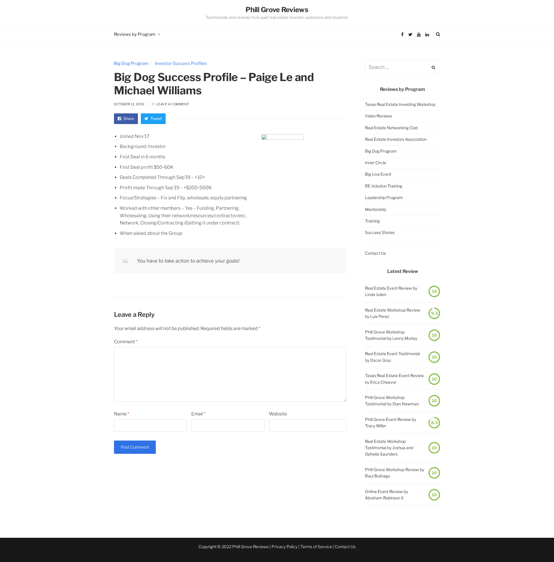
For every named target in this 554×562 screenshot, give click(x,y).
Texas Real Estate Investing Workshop (400, 104)
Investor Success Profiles (181, 63)
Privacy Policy (284, 546)
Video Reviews (378, 115)
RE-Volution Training (383, 185)
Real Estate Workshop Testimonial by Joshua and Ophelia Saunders (389, 448)
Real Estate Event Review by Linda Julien (391, 291)
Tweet (155, 118)
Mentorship (375, 209)
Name (121, 414)
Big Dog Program (131, 63)
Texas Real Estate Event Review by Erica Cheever (394, 378)
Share (128, 118)
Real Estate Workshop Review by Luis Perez (392, 313)
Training (372, 220)
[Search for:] (402, 67)
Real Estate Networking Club (391, 127)
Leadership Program (384, 197)
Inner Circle (375, 162)
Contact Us (375, 253)
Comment (126, 341)
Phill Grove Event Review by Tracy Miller (390, 422)
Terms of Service (316, 546)
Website (278, 414)
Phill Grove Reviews (277, 9)
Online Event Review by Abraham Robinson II (386, 494)
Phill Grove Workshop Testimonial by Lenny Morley (391, 335)
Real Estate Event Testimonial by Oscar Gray (392, 356)
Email (198, 414)
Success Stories (380, 232)
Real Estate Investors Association (395, 139)
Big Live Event (378, 174)
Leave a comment (172, 104)
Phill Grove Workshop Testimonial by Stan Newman (392, 400)
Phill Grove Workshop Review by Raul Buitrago (394, 472)
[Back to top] (535, 545)
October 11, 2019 (129, 104)
